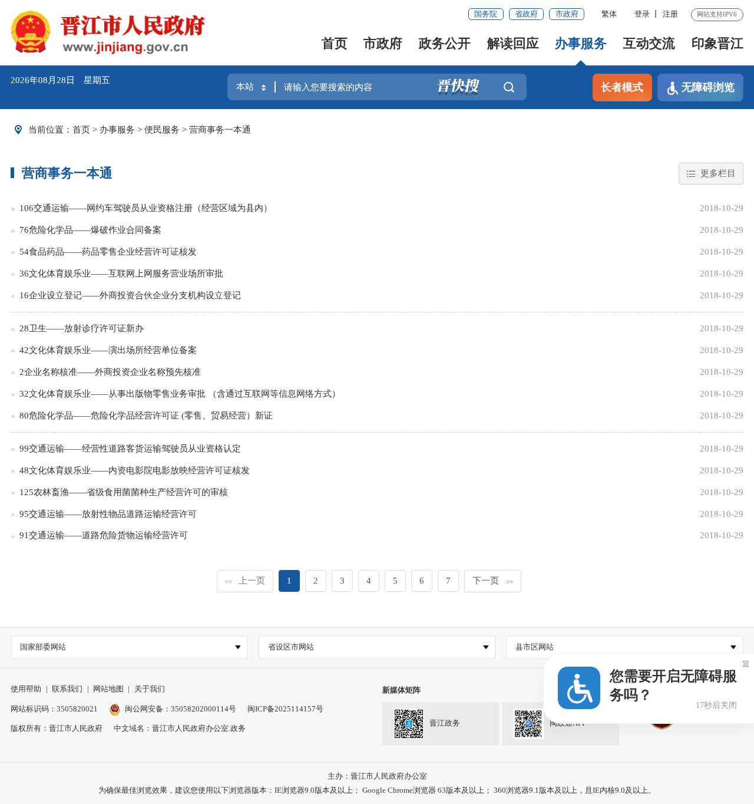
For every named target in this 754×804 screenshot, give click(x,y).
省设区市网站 (291, 646)
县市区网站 (534, 646)
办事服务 (581, 43)
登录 (642, 13)
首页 (335, 43)
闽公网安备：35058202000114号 (180, 708)
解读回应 (513, 43)
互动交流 (649, 43)
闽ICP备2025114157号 (285, 708)
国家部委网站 (43, 646)
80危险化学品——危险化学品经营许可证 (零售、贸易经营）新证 (146, 415)
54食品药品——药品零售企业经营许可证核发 (108, 251)
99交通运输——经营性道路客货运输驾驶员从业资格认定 (130, 448)
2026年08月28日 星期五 (60, 80)
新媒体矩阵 (401, 690)
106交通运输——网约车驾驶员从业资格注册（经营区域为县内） (145, 208)
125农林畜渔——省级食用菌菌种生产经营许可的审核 (123, 492)
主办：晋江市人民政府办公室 (377, 776)
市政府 (566, 13)
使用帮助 (26, 688)
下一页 (492, 580)
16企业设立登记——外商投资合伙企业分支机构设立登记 (130, 295)
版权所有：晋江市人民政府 (56, 728)
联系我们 (67, 688)
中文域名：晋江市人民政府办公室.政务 (180, 728)
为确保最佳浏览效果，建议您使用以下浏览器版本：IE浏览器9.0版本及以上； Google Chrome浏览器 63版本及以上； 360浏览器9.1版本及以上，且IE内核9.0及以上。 (377, 790)
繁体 (609, 13)
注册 (670, 13)
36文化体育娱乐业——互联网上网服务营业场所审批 (121, 273)
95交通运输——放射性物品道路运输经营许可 (108, 514)
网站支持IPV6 (717, 14)
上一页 (245, 580)
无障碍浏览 (708, 87)
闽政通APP (568, 723)
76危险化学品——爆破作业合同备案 (90, 230)
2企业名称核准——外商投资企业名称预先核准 (110, 372)
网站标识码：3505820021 (54, 708)
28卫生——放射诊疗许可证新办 (81, 328)
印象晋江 (717, 43)
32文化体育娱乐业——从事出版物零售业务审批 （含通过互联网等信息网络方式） (179, 393)
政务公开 (445, 43)
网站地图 (108, 688)
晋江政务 (444, 723)
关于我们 (149, 688)
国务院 (485, 13)
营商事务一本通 (220, 129)
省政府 (526, 13)
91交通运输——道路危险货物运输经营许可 (103, 535)
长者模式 (622, 87)
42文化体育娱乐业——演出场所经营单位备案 (108, 350)
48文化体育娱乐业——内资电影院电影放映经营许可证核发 (134, 470)
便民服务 (162, 129)
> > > (161, 129)
